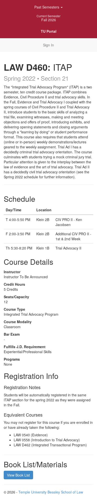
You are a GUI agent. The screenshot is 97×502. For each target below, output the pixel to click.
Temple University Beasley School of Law (50, 492)
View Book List (18, 475)
